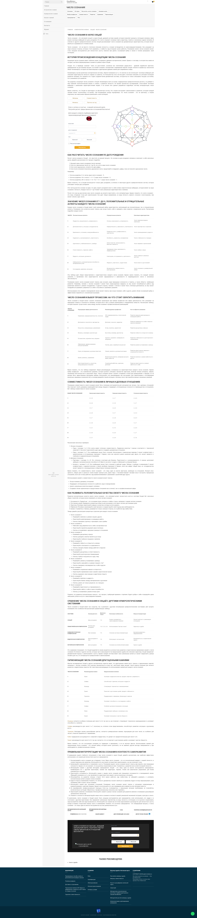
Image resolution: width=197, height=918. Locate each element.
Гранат (70, 740)
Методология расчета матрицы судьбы (120, 897)
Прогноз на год (91, 102)
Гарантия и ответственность (72, 894)
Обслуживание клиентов (109, 915)
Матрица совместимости (117, 878)
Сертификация (91, 879)
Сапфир (70, 726)
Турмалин (70, 731)
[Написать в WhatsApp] (193, 914)
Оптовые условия (92, 889)
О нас (121, 809)
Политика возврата (70, 881)
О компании (93, 915)
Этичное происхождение (94, 886)
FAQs (89, 876)
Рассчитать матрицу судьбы (117, 876)
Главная (46, 6)
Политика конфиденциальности (143, 809)
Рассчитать (82, 147)
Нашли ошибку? (99, 814)
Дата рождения (72, 130)
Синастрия (113, 887)
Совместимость (92, 98)
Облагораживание (92, 882)
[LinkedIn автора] (149, 814)
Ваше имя (71, 123)
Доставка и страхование (71, 884)
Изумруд (70, 721)
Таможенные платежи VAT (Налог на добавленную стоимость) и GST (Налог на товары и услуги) (75, 889)
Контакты (47, 25)
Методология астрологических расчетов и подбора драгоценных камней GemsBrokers (119, 893)
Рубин (69, 736)
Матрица (75, 98)
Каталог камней (85, 915)
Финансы (75, 102)
